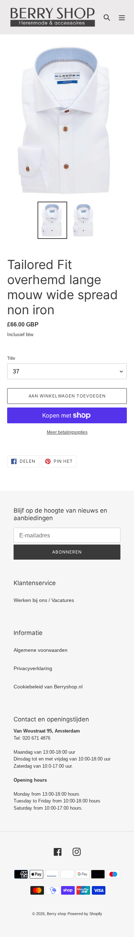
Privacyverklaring (33, 668)
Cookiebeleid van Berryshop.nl (48, 686)
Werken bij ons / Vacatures (44, 600)
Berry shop (56, 914)
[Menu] (121, 17)
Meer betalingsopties (67, 432)
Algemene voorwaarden (41, 650)
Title (11, 358)
